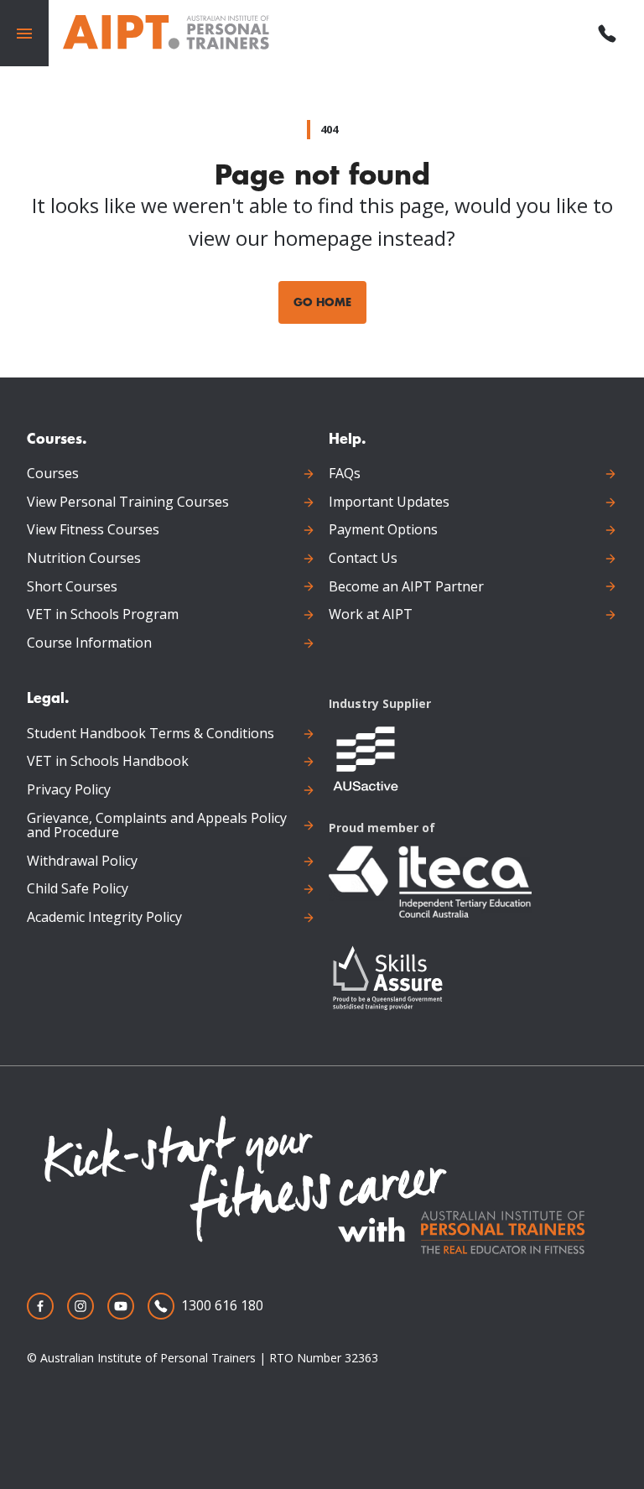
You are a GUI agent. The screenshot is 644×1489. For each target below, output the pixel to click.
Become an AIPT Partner (406, 587)
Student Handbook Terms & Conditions (150, 734)
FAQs (345, 474)
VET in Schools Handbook (108, 761)
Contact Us (363, 558)
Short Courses (72, 587)
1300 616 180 (222, 1305)
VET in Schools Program (103, 614)
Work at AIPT (371, 614)
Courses (53, 474)
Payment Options (383, 530)
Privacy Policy (69, 790)
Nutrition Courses (84, 558)
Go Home (322, 302)
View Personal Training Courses (128, 502)
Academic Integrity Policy (104, 917)
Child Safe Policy (77, 889)
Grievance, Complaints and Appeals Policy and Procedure (157, 826)
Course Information (89, 643)
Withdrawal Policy (82, 861)
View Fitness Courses (93, 530)
